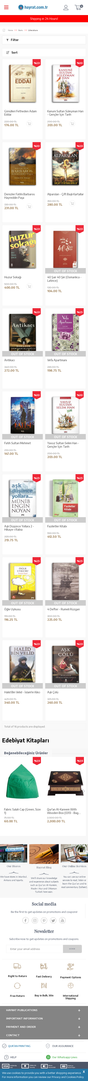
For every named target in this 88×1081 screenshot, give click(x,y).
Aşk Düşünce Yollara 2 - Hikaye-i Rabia (19, 528)
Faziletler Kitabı (57, 526)
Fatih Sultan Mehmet (17, 443)
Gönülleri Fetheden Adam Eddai (20, 113)
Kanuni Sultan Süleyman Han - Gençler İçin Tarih (65, 113)
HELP (13, 1057)
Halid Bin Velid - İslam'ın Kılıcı (22, 692)
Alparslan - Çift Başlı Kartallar (65, 194)
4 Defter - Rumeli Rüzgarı (63, 609)
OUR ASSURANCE (62, 1046)
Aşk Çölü (52, 692)
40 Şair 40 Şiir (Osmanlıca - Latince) (64, 279)
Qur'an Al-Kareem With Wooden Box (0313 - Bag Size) (62, 811)
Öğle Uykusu (12, 609)
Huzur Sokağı (12, 277)
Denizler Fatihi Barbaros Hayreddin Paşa (19, 196)
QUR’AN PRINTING (19, 1046)
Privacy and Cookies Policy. (68, 1077)
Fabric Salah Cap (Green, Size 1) (22, 811)
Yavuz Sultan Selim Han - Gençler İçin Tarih (63, 445)
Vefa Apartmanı (57, 360)
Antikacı (9, 360)
